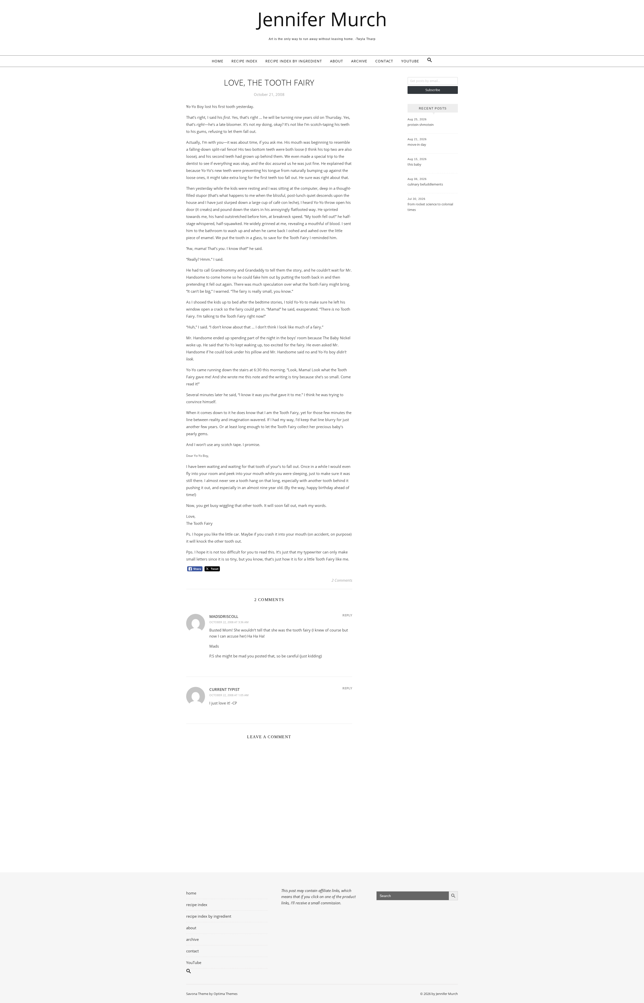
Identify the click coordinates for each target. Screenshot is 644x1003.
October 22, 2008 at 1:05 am (229, 695)
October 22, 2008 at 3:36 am (229, 622)
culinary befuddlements (425, 184)
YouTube (410, 61)
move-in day (417, 144)
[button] (427, 61)
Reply (347, 615)
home (217, 61)
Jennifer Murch (322, 19)
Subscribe (432, 90)
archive (359, 61)
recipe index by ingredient (293, 61)
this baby (414, 164)
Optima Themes (225, 993)
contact (384, 61)
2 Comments (342, 580)
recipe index (244, 61)
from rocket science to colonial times (430, 207)
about (336, 61)
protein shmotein (421, 124)
